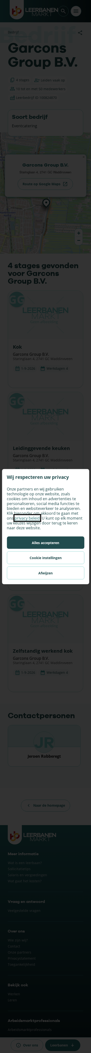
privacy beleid (27, 518)
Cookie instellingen (46, 557)
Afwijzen (45, 573)
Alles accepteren (45, 542)
